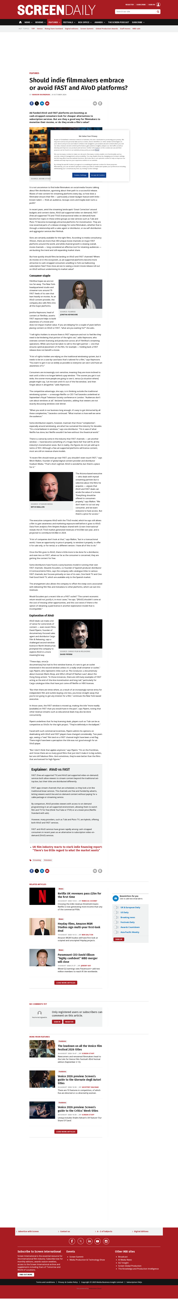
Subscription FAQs (134, 1282)
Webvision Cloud (95, 1288)
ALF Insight (123, 1262)
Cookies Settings (80, 175)
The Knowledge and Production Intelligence (138, 1268)
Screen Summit (86, 28)
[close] (102, 98)
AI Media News (125, 1259)
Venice (40, 28)
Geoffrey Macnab (90, 1087)
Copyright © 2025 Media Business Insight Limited (102, 1282)
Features (34, 73)
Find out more (25, 1275)
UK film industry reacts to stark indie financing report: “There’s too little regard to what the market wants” (67, 848)
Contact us (65, 1231)
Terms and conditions (45, 1282)
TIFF (33, 28)
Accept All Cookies (98, 175)
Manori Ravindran (41, 94)
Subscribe (141, 5)
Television (48, 860)
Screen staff (88, 1053)
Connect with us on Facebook (72, 1241)
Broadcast (123, 1256)
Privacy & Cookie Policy (68, 1282)
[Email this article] (47, 103)
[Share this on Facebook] (31, 103)
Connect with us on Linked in (89, 1241)
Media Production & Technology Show (87, 1259)
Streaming (37, 860)
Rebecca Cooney (89, 901)
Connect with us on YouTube (97, 1241)
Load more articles (65, 983)
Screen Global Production (129, 1265)
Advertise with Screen (28, 1231)
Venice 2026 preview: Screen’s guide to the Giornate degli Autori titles (79, 1080)
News (61, 889)
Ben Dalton (87, 935)
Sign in (151, 5)
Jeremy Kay (86, 965)
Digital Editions (141, 1231)
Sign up (118, 939)
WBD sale (136, 28)
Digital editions (71, 28)
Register (130, 5)
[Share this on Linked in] (42, 103)
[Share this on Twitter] (37, 103)
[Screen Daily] (57, 14)
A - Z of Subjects (104, 1231)
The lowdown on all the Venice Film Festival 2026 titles (80, 1047)
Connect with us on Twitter (80, 1241)
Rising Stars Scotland (54, 28)
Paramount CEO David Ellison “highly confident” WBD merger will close (78, 958)
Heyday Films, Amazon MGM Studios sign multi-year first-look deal (79, 927)
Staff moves (125, 28)
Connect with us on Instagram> (106, 1241)
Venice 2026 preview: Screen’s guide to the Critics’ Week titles (78, 1109)
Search (158, 12)
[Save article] (100, 103)
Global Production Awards (107, 28)
